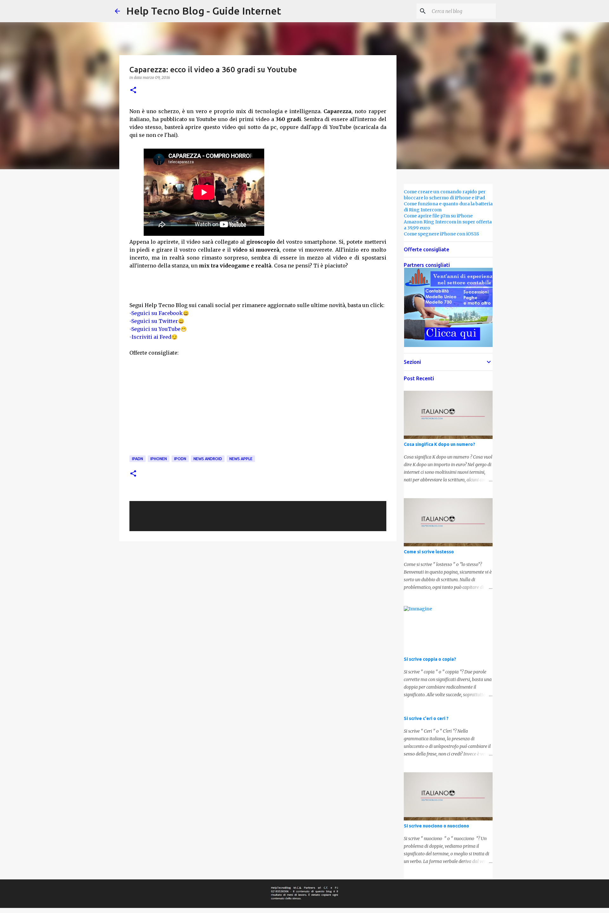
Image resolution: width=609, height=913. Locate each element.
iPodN (180, 459)
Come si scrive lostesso (429, 551)
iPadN (137, 459)
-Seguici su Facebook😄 (159, 313)
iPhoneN (158, 459)
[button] (133, 90)
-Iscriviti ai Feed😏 (153, 337)
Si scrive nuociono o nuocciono (436, 825)
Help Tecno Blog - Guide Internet (203, 10)
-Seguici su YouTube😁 (158, 329)
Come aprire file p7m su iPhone (438, 216)
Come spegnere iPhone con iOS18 (441, 234)
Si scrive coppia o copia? (430, 659)
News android (207, 459)
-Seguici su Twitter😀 (156, 321)
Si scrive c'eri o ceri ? (426, 718)
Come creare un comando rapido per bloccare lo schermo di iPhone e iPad (445, 195)
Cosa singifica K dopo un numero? (439, 444)
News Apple (240, 459)
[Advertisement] (318, 191)
